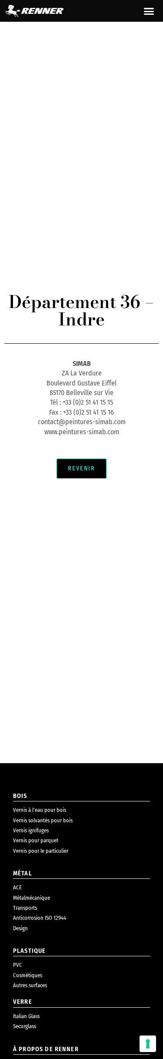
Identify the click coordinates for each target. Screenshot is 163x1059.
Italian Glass (26, 1016)
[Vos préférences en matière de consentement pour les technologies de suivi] (148, 1044)
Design (20, 928)
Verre (22, 1001)
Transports (25, 908)
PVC (17, 965)
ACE (17, 887)
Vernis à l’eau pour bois (39, 810)
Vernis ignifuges (31, 830)
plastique (29, 951)
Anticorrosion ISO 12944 (39, 918)
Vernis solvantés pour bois (43, 820)
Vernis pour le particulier (40, 851)
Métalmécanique (31, 898)
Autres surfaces (30, 985)
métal (22, 873)
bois (20, 796)
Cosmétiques (27, 975)
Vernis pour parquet (35, 840)
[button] (149, 11)
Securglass (24, 1026)
